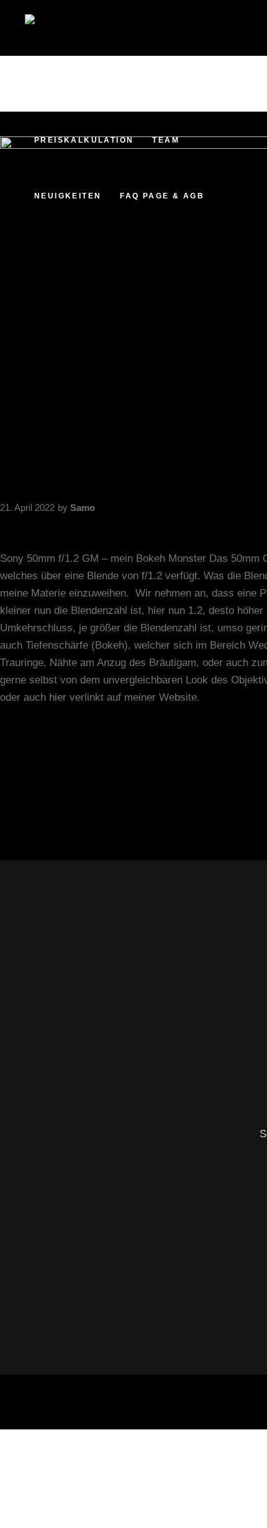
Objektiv (19, 777)
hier (57, 697)
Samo (82, 507)
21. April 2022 (27, 507)
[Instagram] (234, 123)
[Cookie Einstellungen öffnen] (93, 1519)
